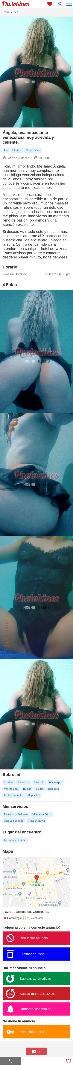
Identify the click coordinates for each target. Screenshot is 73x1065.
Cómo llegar (13, 918)
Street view (35, 918)
